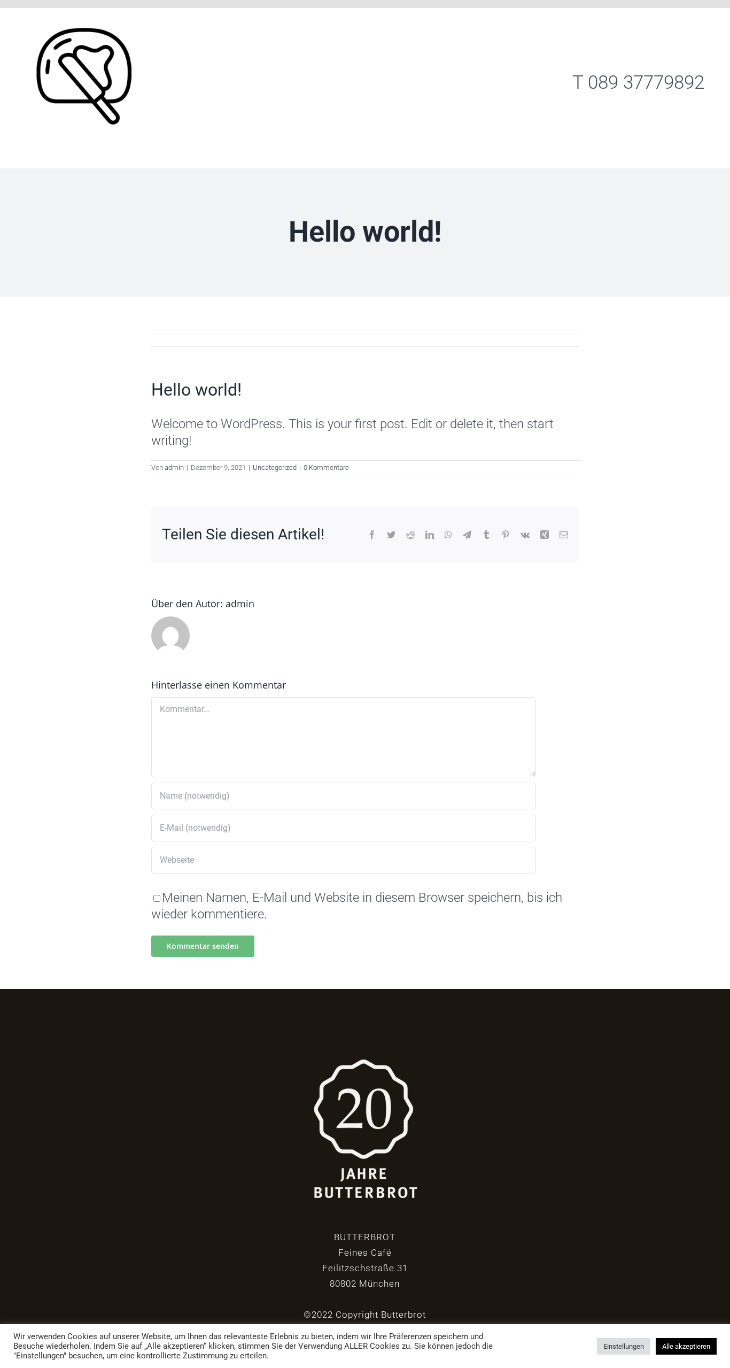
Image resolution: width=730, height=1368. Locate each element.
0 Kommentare (326, 467)
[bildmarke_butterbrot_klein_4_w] (91, 14)
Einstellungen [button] (623, 1346)
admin (174, 467)
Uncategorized (275, 467)
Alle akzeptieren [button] (686, 1346)
